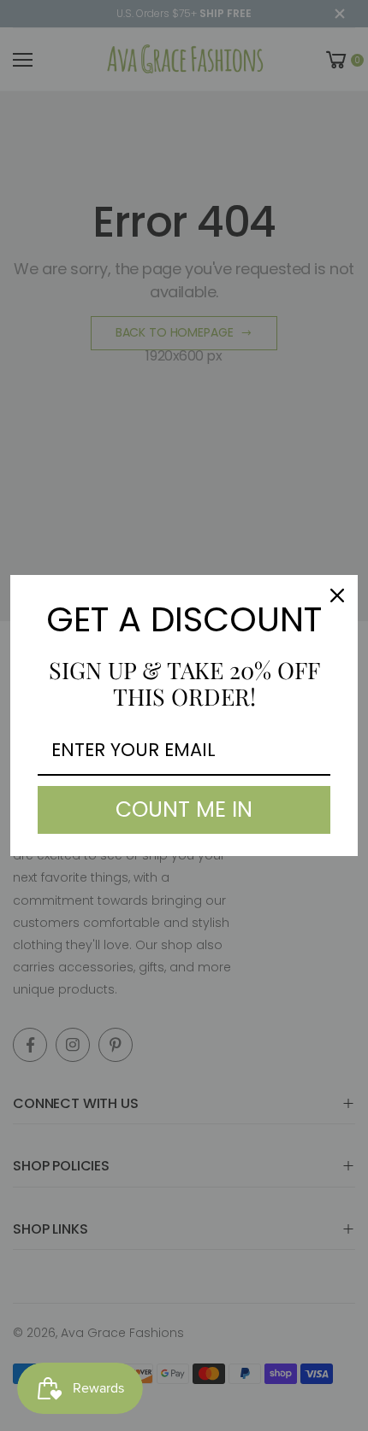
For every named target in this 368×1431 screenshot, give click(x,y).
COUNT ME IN (184, 809)
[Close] (337, 595)
